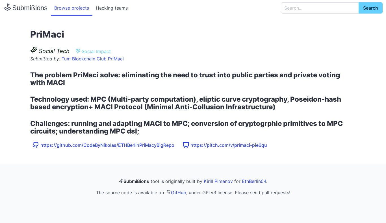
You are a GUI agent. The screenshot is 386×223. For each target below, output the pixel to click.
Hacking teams (112, 8)
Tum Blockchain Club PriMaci (93, 59)
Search (370, 8)
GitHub (178, 192)
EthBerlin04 (254, 181)
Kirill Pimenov (218, 181)
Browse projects (71, 8)
